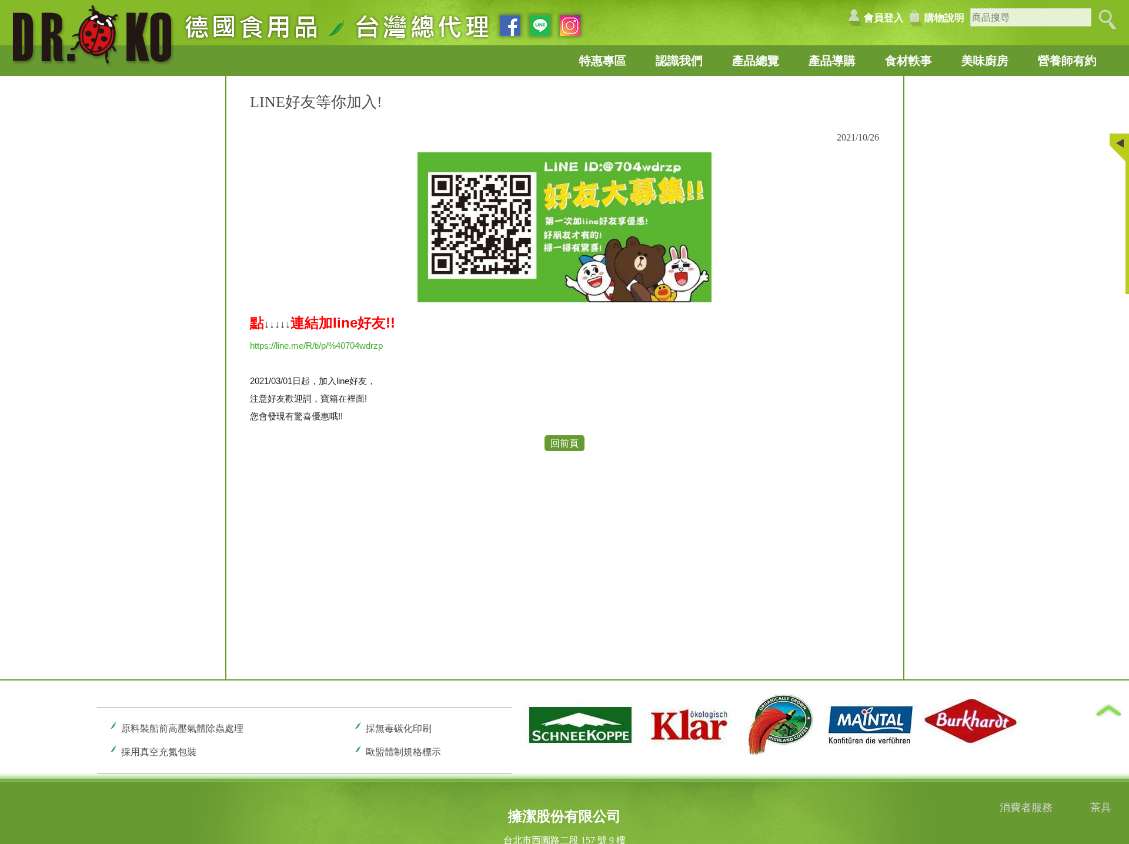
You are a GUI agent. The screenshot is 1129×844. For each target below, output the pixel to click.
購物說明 (944, 18)
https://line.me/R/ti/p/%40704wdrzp (316, 346)
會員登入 (884, 18)
